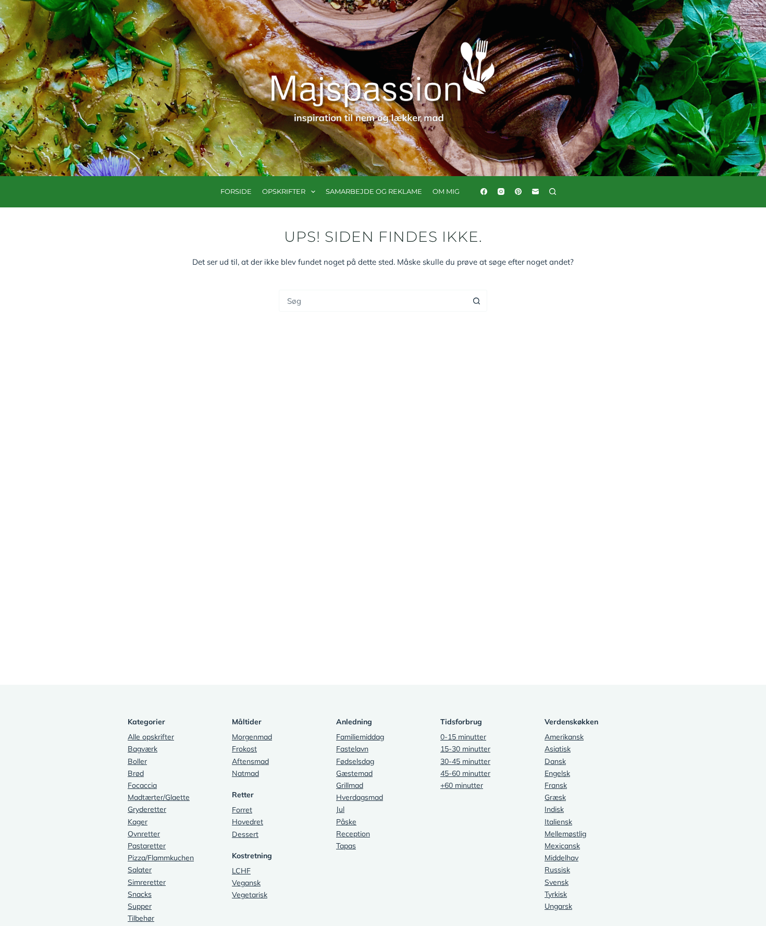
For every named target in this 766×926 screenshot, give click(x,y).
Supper (140, 906)
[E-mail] (535, 191)
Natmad (245, 773)
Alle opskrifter (151, 737)
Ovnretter (144, 833)
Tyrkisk (556, 894)
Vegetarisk (249, 894)
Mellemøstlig (565, 833)
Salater (140, 869)
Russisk (557, 869)
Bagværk (142, 749)
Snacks (140, 894)
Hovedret (247, 821)
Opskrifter (283, 191)
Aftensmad (250, 761)
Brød (136, 773)
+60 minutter (461, 785)
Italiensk (558, 821)
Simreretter (147, 882)
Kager (137, 821)
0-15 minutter (463, 737)
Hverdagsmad (359, 797)
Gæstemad (354, 773)
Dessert (245, 834)
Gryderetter (147, 809)
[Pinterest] (518, 191)
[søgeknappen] (476, 300)
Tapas (346, 845)
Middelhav (561, 857)
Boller (137, 761)
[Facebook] (483, 191)
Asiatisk (558, 749)
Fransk (556, 785)
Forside (236, 191)
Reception (353, 833)
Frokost (244, 749)
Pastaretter (147, 845)
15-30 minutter (465, 749)
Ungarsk (558, 906)
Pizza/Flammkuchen (161, 857)
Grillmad (349, 785)
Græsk (555, 797)
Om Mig (446, 191)
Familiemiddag (360, 737)
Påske (346, 821)
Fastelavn (352, 749)
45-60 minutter (465, 773)
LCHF (241, 870)
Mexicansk (562, 845)
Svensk (557, 882)
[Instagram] (501, 191)
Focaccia (142, 785)
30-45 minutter (465, 761)
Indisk (554, 809)
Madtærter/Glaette (159, 797)
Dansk (555, 761)
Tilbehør (141, 918)
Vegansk (246, 882)
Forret (242, 809)
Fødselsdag (355, 761)
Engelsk (557, 773)
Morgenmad (252, 737)
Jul (340, 809)
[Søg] (552, 191)
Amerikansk (564, 737)
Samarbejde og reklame (374, 191)
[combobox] (372, 301)
